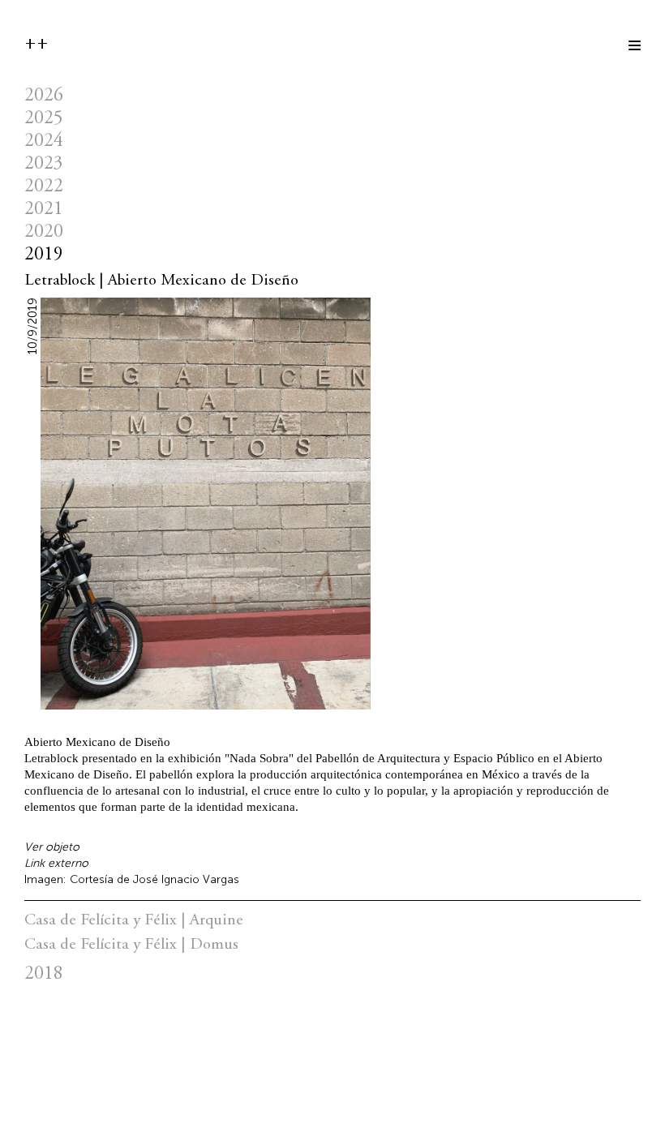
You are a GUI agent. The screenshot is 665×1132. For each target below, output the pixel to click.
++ (36, 43)
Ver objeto (51, 847)
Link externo (56, 863)
